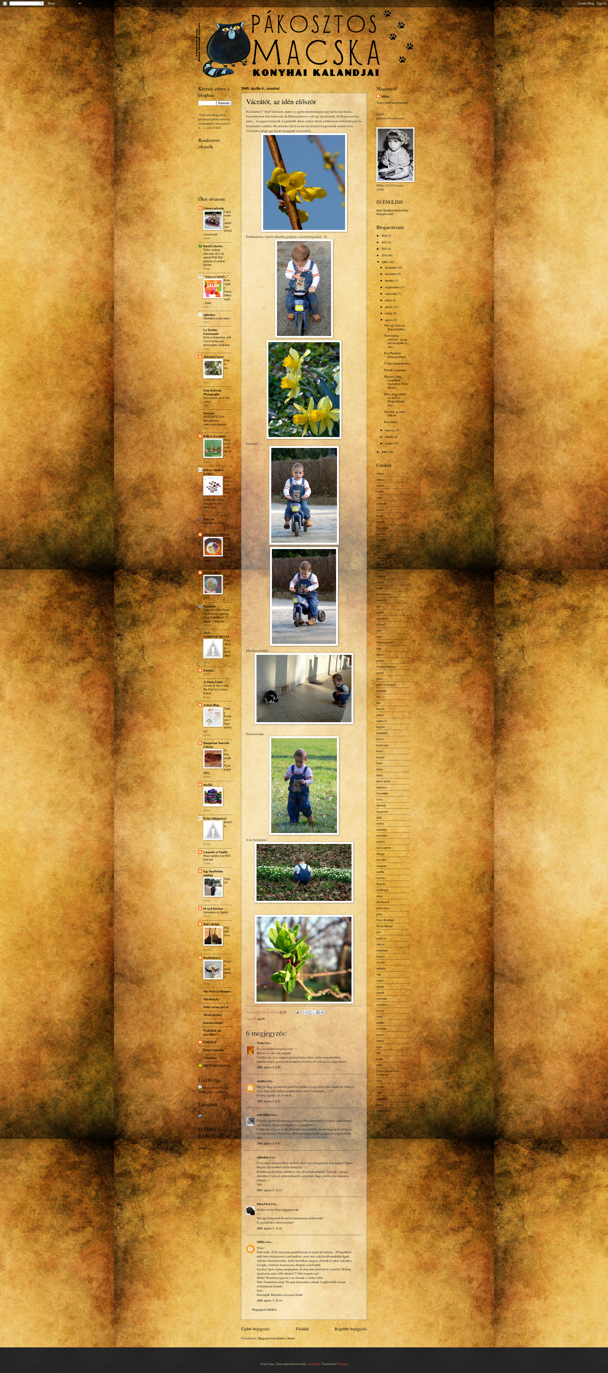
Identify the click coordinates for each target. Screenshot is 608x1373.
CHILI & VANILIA (216, 534)
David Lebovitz (213, 246)
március (390, 430)
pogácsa (381, 938)
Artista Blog (211, 705)
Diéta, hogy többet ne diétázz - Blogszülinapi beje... (395, 399)
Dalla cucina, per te (215, 1007)
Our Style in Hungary (217, 991)
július (389, 300)
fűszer (380, 654)
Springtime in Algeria (215, 912)
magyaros (382, 811)
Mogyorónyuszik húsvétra (227, 447)
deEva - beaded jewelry (213, 472)
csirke (380, 582)
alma (379, 497)
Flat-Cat (208, 519)
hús (378, 703)
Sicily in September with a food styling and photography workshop (217, 341)
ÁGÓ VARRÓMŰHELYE (216, 635)
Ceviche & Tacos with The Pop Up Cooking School (215, 689)
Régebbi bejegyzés (351, 1328)
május (389, 313)
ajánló (380, 485)
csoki (379, 588)
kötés (379, 775)
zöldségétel (383, 1110)
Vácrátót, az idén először (281, 101)
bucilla (207, 784)
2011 (384, 249)
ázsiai (380, 509)
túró (378, 1065)
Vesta (260, 1043)
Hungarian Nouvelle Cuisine (216, 745)
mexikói (381, 859)
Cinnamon (210, 1058)
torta (379, 1047)
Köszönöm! (391, 422)
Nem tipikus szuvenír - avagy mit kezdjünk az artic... (395, 341)
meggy (380, 854)
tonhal (380, 1040)
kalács (380, 739)
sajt (378, 974)
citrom (380, 564)
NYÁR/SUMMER (227, 581)
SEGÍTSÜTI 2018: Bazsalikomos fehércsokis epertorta (215, 420)
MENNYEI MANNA (216, 1065)
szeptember (392, 287)
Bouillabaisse (212, 957)
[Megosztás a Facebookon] (318, 1012)
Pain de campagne (395, 370)
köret (379, 763)
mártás (380, 841)
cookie (380, 570)
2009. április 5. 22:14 (269, 1300)
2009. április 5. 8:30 (268, 1101)
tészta (380, 1035)
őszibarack (383, 902)
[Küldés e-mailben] (304, 1012)
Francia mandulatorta (227, 968)
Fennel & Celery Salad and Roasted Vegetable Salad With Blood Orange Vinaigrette (216, 615)
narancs (381, 877)
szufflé (380, 1022)
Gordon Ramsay (386, 666)
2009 (384, 262)
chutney (381, 558)
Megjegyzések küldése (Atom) (276, 1338)
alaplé (380, 491)
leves (379, 799)
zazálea (261, 1081)
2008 (384, 452)
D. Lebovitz (383, 594)
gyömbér (381, 691)
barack (380, 522)
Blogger (342, 1364)
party (379, 914)
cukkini (380, 576)
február (389, 437)
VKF (379, 1092)
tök (378, 1053)
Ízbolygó (208, 413)
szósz (379, 1016)
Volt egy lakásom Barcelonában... (395, 327)
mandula (381, 829)
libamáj (381, 805)
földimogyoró (384, 642)
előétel (380, 624)
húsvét (380, 709)
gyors (379, 678)
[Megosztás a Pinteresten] (322, 1012)
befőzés (381, 533)
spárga (380, 986)
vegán (380, 1086)
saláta (380, 980)
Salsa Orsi (263, 1204)
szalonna (381, 998)
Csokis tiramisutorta (396, 363)
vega (379, 1080)
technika (381, 1028)
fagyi (379, 636)
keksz (379, 751)
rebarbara (382, 950)
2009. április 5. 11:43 (269, 1228)
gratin (380, 672)
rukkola (380, 968)
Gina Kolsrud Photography (212, 392)
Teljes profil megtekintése (392, 102)
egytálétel (382, 618)
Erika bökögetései (214, 818)
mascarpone (383, 847)
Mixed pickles (212, 1015)
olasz (379, 896)
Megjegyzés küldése (264, 1309)
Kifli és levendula (214, 436)
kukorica (381, 787)
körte (379, 769)
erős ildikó (264, 1114)
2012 (384, 242)
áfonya (380, 473)
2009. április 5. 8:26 (268, 1067)
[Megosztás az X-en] (313, 1012)
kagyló (380, 727)
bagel (379, 515)
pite (378, 932)
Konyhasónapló (213, 1022)
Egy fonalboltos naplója (213, 873)
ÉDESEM (209, 1042)
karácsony (382, 745)
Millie (261, 1242)
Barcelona (382, 528)
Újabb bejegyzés (255, 1328)
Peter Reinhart (385, 920)
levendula (382, 793)
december (391, 267)
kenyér (380, 757)
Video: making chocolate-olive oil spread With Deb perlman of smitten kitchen (214, 257)
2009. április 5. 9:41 (268, 1143)
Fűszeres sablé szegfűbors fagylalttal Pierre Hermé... (396, 382)
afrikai (380, 479)
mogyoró (381, 866)
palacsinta (382, 908)
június (389, 307)
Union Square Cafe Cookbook (387, 1072)
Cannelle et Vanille (215, 852)
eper (379, 630)
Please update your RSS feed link (216, 857)
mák (379, 817)
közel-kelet (383, 781)
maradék (381, 835)
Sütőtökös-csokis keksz (216, 318)
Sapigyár (227, 880)
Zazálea (208, 670)
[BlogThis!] (309, 1012)
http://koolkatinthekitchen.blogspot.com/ (392, 212)
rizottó (380, 962)
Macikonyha (211, 999)
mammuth (314, 1364)
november (391, 274)
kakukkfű (381, 733)
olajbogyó (382, 890)
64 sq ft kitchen (213, 908)
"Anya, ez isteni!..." (215, 276)
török (379, 1059)
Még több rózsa (227, 931)
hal (378, 696)
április (389, 320)
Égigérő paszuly (213, 1050)
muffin (380, 872)
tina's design (211, 924)
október (390, 280)
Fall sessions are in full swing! (216, 399)
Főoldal (302, 1328)
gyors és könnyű (385, 684)
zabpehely (382, 1099)
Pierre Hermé (384, 926)
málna (380, 823)
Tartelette (209, 606)
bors (378, 552)
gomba (380, 660)
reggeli (380, 956)
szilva (380, 1010)
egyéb (261, 1018)
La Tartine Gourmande (211, 332)
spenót (380, 992)
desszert (381, 600)
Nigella (381, 884)
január (389, 443)
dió (378, 606)
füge (379, 648)
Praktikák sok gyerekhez (212, 1032)
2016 (384, 235)
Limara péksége (213, 208)
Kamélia (228, 824)
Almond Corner (213, 356)
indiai (380, 715)
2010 (384, 255)
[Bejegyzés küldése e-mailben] (296, 1012)
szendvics (382, 1004)
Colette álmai (212, 572)
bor (378, 546)
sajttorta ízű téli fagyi (215, 523)
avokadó (381, 503)
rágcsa (380, 944)
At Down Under (213, 682)
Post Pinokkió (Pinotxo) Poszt (395, 355)
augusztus (391, 293)
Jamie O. (381, 721)
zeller (380, 1105)
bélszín (380, 540)
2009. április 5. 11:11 (269, 1190)
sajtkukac (263, 1157)
